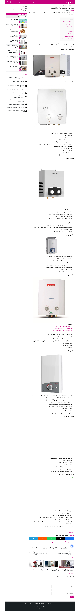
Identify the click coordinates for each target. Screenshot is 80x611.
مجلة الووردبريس (39, 608)
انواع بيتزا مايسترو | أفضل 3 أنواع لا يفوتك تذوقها (39, 553)
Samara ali (72, 10)
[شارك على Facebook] (70, 538)
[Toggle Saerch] (7, 2)
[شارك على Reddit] (42, 538)
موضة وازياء (20, 2)
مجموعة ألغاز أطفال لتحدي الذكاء (17, 92)
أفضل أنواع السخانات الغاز (63, 542)
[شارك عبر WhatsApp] (51, 538)
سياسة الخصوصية (48, 603)
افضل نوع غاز (71, 532)
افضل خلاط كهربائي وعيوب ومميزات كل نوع (63, 328)
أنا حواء (70, 2)
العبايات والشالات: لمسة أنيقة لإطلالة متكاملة (15, 89)
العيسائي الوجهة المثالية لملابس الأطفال (16, 104)
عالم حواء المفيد (28, 2)
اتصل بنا (31, 603)
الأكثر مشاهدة (23, 17)
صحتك (16, 2)
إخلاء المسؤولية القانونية (39, 603)
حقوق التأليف (26, 603)
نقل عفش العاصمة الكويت (19, 8)
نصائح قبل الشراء (66, 5)
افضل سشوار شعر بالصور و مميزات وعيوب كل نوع (62, 330)
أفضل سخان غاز (54, 542)
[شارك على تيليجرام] (33, 538)
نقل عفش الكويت (21, 6)
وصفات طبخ (35, 2)
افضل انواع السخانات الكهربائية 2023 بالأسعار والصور (63, 553)
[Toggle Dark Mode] (10, 2)
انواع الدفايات (71, 535)
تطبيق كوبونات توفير (14, 19)
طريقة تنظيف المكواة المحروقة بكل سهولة (64, 326)
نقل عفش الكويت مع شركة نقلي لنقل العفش (15, 107)
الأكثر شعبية (16, 17)
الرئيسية (54, 603)
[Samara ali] (72, 546)
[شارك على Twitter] (60, 538)
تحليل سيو (25, 10)
